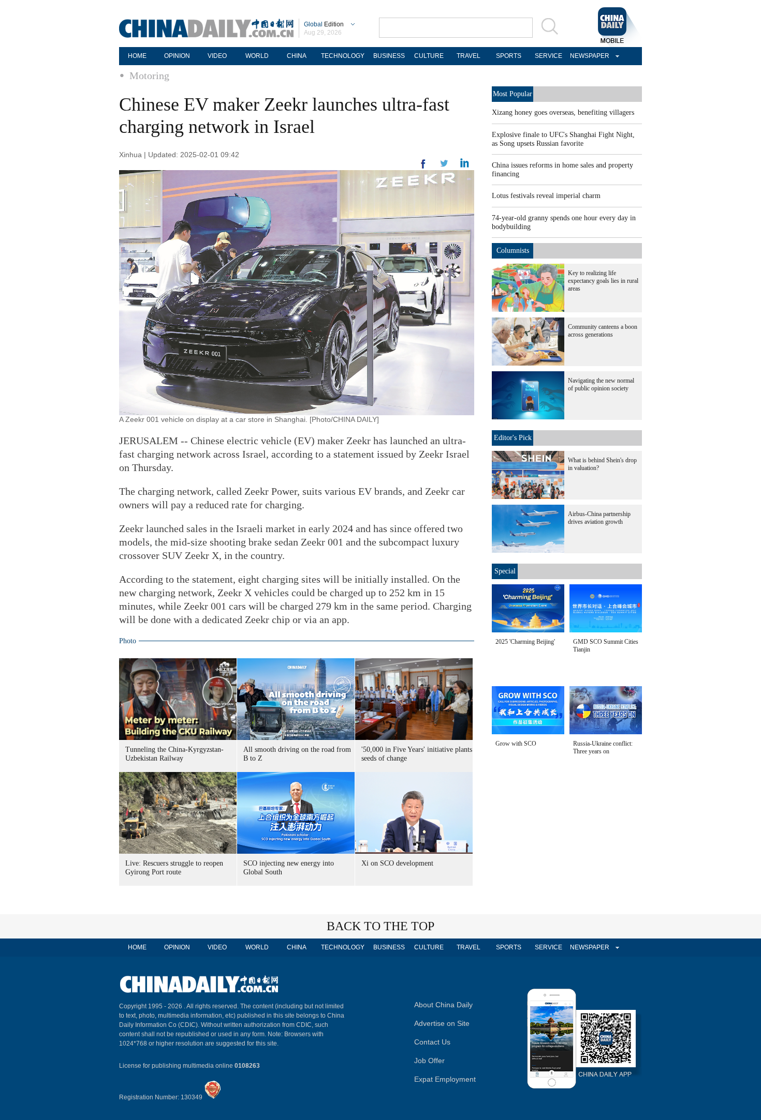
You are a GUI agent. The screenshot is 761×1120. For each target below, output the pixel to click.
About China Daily (443, 1005)
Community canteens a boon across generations (602, 330)
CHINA (296, 55)
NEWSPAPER (588, 55)
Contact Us (432, 1042)
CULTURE (429, 55)
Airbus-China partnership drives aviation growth (599, 517)
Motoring (149, 75)
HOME (137, 55)
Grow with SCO (515, 743)
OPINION (177, 55)
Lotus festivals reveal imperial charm (546, 196)
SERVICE (548, 55)
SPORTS (508, 55)
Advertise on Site (442, 1023)
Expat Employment (445, 1079)
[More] (423, 168)
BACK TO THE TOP (380, 926)
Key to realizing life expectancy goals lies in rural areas (603, 280)
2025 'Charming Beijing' (525, 641)
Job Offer (429, 1060)
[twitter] (464, 165)
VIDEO (217, 55)
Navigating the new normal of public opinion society (601, 384)
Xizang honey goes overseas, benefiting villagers (563, 112)
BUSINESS (389, 55)
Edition (324, 24)
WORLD (257, 55)
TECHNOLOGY (342, 55)
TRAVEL (468, 55)
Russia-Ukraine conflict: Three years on (603, 747)
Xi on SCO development (397, 863)
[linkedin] (444, 166)
